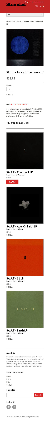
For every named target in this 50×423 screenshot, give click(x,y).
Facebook (14, 407)
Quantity (9, 85)
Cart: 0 (41, 6)
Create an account (37, 2)
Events (8, 379)
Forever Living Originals (13, 21)
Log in (27, 2)
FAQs (8, 382)
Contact (9, 385)
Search (8, 376)
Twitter (8, 407)
